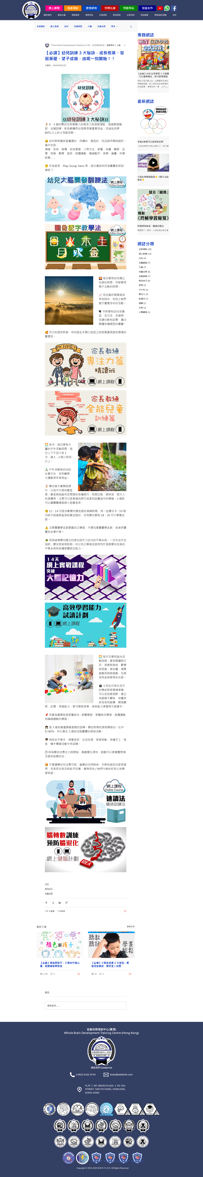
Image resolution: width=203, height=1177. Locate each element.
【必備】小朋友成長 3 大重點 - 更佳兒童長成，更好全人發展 (110, 964)
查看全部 (131, 926)
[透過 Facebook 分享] (46, 902)
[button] (131, 26)
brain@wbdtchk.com (121, 1074)
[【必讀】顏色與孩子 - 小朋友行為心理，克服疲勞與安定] (60, 945)
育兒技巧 (49, 889)
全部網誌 (41, 26)
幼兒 (66, 26)
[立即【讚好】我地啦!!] (174, 8)
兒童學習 (78, 26)
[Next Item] (164, 54)
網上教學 (54, 26)
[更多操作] (124, 45)
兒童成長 (101, 26)
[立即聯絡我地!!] (167, 8)
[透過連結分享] (66, 902)
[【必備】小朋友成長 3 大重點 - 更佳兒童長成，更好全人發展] (111, 945)
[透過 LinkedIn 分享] (59, 902)
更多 (113, 26)
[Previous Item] (143, 54)
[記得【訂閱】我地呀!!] (160, 8)
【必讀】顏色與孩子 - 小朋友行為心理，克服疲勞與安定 (60, 964)
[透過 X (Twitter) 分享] (53, 902)
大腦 (90, 26)
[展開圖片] (123, 180)
